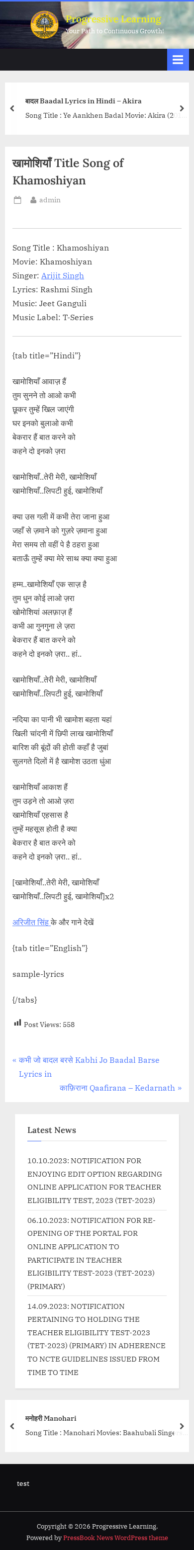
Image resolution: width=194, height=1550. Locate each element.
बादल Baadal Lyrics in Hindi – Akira (83, 100)
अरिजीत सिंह (31, 922)
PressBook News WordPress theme (115, 1538)
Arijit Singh (62, 275)
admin (50, 199)
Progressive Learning (113, 19)
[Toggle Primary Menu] (178, 59)
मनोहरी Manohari (51, 1418)
